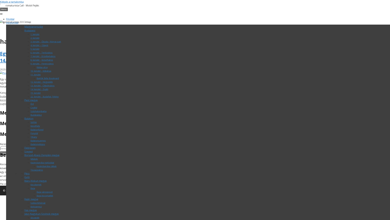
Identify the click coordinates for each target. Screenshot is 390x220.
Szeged (28, 151)
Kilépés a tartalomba (12, 2)
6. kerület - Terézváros (41, 52)
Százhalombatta (38, 111)
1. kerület (34, 34)
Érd (32, 104)
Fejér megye (31, 199)
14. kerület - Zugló (39, 89)
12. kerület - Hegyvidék (41, 82)
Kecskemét (35, 184)
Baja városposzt (45, 192)
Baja (32, 188)
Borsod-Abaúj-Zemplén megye (41, 155)
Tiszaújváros (36, 170)
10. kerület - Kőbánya (40, 71)
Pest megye (31, 100)
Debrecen (29, 148)
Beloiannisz (36, 206)
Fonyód (34, 133)
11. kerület (35, 74)
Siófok (33, 122)
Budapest (29, 30)
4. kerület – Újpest (39, 45)
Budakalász (36, 115)
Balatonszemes (38, 140)
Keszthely (35, 126)
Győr (27, 177)
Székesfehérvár (38, 203)
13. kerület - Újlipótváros (42, 85)
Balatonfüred (36, 129)
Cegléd (33, 107)
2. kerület (34, 38)
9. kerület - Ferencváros (42, 63)
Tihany (33, 137)
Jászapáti (34, 217)
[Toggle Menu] (1, 13)
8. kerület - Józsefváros (41, 60)
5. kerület (34, 49)
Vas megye (30, 210)
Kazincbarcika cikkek (47, 166)
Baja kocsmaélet (45, 195)
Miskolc (34, 159)
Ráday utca (42, 67)
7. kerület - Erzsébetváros (42, 56)
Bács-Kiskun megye (35, 181)
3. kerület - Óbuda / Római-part (45, 41)
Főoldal (10, 19)
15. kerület (35, 93)
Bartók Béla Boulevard (48, 78)
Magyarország (33, 26)
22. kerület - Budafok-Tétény (44, 96)
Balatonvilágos (37, 144)
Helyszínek (12, 22)
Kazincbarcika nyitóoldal (42, 162)
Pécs (27, 173)
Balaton (28, 118)
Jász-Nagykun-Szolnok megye (41, 214)
